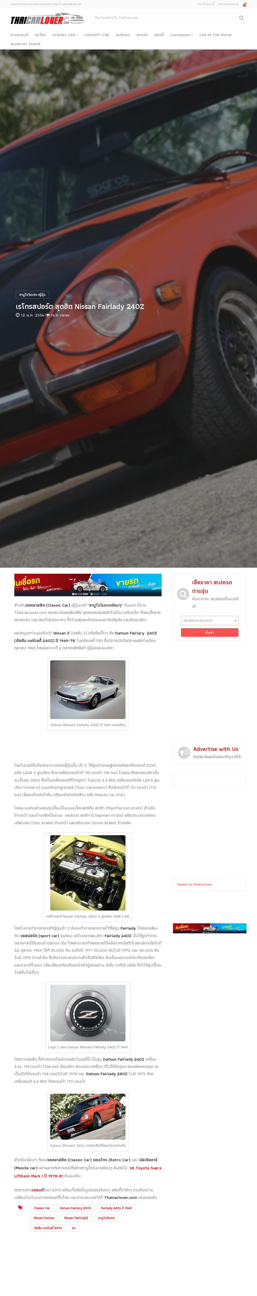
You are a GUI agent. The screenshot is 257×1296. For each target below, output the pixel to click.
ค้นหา (209, 632)
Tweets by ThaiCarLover (194, 884)
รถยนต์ (38, 1189)
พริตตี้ (159, 35)
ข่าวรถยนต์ (19, 35)
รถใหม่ (40, 35)
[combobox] (210, 620)
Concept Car (96, 35)
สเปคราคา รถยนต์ (25, 44)
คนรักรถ (123, 35)
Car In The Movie (215, 35)
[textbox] (209, 620)
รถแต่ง (142, 35)
